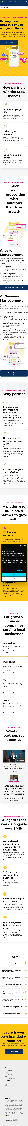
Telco (6, 680)
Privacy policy (8, 1119)
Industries (7, 1072)
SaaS (6, 700)
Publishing (9, 661)
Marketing (9, 643)
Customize (13, 578)
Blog (6, 1076)
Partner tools (8, 1074)
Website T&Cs (8, 1120)
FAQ (6, 1082)
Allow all (14, 574)
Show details (20, 570)
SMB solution (8, 1070)
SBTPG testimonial (10, 1078)
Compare (7, 1080)
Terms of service (17, 1119)
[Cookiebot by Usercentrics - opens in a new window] (20, 546)
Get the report (13, 3)
